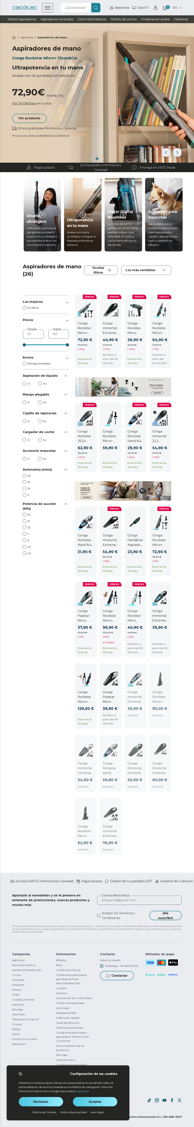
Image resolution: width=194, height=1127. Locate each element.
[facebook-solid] (172, 1100)
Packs (16, 1034)
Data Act (61, 993)
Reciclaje (61, 1054)
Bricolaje (17, 1009)
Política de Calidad (67, 1017)
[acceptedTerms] (98, 915)
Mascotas (18, 1004)
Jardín (16, 994)
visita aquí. (83, 1091)
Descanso (18, 984)
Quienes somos (65, 1059)
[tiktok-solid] (149, 1100)
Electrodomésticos (24, 965)
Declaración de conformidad (74, 998)
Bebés (16, 1029)
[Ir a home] (14, 37)
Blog (59, 965)
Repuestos (18, 1043)
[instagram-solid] (157, 1100)
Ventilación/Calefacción (26, 970)
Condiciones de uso (68, 970)
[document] (146, 270)
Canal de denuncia (67, 1022)
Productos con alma (24, 1039)
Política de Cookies (44, 1112)
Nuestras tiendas (66, 1012)
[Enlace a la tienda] (24, 7)
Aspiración (18, 960)
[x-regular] (179, 1100)
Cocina (16, 974)
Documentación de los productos (70, 1048)
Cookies (61, 988)
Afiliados (61, 960)
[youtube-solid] (164, 1100)
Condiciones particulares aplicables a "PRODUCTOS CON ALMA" (72, 1036)
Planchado (18, 1014)
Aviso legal (62, 1007)
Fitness (16, 989)
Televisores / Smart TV (25, 1019)
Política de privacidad (69, 1027)
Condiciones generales (70, 1003)
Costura (17, 1024)
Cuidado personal (23, 999)
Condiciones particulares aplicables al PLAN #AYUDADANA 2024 (71, 979)
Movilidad (18, 979)
